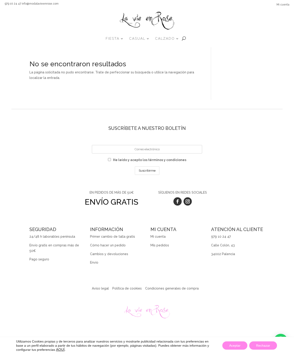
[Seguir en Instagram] (188, 201)
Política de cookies (127, 288)
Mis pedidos (159, 245)
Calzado (165, 38)
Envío (94, 262)
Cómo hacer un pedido (108, 245)
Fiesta (112, 38)
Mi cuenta (283, 4)
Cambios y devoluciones (109, 254)
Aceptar (234, 345)
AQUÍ (60, 349)
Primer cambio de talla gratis (112, 236)
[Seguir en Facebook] (177, 201)
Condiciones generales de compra (172, 288)
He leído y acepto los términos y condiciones (149, 160)
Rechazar (263, 345)
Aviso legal (100, 288)
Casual (137, 38)
